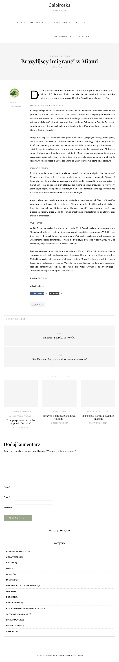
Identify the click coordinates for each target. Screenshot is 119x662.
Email (7, 497)
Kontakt (85, 36)
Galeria (10, 563)
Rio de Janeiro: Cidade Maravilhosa (24, 608)
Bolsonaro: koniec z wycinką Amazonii (98, 417)
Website (8, 507)
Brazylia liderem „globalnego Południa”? (59, 417)
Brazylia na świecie (60, 56)
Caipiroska (59, 5)
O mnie (20, 22)
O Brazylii (11, 591)
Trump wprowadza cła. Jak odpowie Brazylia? (20, 422)
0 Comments (14, 106)
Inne (8, 568)
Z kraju (28, 416)
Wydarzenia (38, 22)
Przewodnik (62, 36)
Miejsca (10, 580)
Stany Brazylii (13, 620)
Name (7, 487)
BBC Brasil (43, 278)
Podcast (10, 597)
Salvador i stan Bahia (17, 614)
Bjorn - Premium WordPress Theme (65, 655)
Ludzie (80, 22)
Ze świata (37, 305)
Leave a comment (15, 319)
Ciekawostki (63, 22)
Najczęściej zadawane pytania (22, 585)
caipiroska (15, 103)
